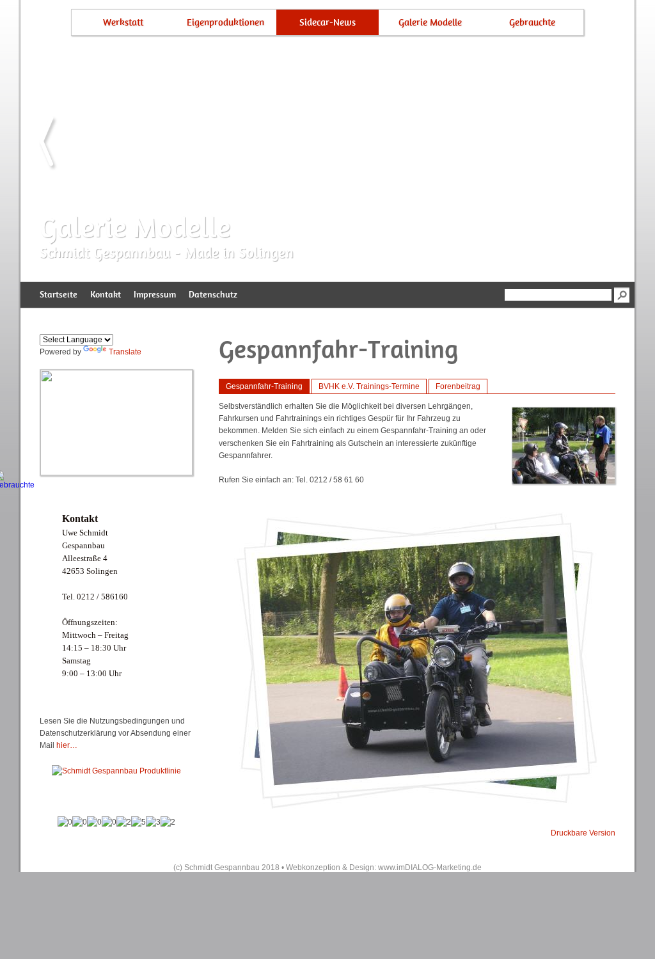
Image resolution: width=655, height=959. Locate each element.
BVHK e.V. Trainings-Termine (369, 386)
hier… (66, 745)
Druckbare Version (583, 832)
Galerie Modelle (430, 22)
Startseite (58, 294)
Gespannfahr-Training (264, 386)
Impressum (155, 294)
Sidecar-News (327, 22)
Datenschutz (213, 294)
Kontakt (105, 294)
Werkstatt (123, 22)
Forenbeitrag (458, 386)
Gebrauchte (532, 22)
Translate (125, 351)
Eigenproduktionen (225, 22)
